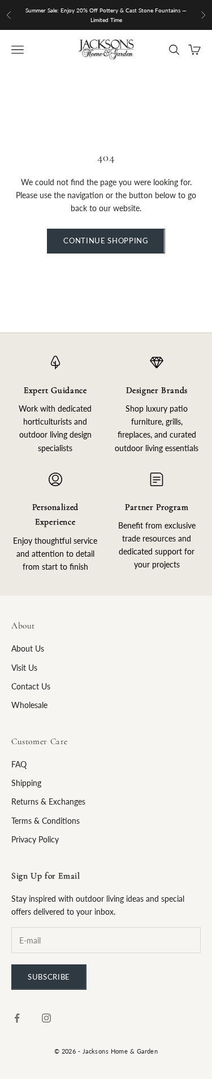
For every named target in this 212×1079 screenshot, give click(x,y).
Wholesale (29, 705)
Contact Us (30, 686)
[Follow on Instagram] (46, 1018)
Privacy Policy (35, 839)
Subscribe (49, 976)
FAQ (19, 764)
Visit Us (24, 667)
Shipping (26, 783)
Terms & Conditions (45, 820)
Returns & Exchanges (48, 801)
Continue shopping (105, 240)
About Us (27, 648)
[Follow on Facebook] (17, 1018)
